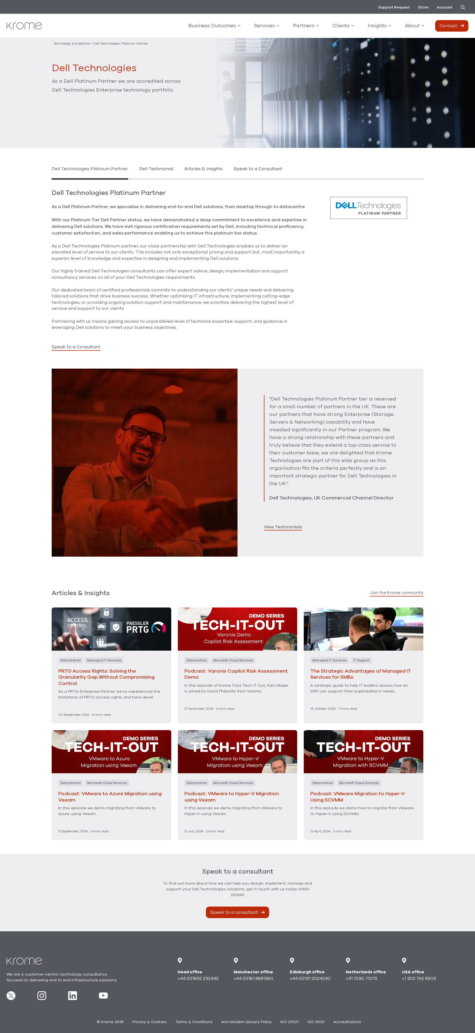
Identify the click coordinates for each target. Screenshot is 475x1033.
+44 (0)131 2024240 (310, 979)
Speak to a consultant (234, 912)
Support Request (394, 7)
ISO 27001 (289, 1021)
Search (464, 7)
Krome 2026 (110, 1021)
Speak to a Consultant (258, 169)
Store (423, 7)
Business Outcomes (212, 25)
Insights (377, 25)
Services (264, 25)
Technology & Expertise (71, 43)
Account (444, 7)
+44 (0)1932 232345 (198, 979)
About (412, 25)
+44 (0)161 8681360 (253, 979)
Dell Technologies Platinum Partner (90, 169)
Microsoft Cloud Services (233, 660)
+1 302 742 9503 (419, 979)
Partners (303, 25)
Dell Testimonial (156, 169)
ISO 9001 (316, 1021)
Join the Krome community (396, 592)
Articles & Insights (203, 169)
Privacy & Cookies (149, 1021)
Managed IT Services (104, 660)
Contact (448, 26)
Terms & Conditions (193, 1021)
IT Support (361, 660)
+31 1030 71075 (361, 979)
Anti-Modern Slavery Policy (246, 1021)
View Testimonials (283, 527)
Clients (341, 25)
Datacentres (70, 660)
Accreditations (347, 1021)
